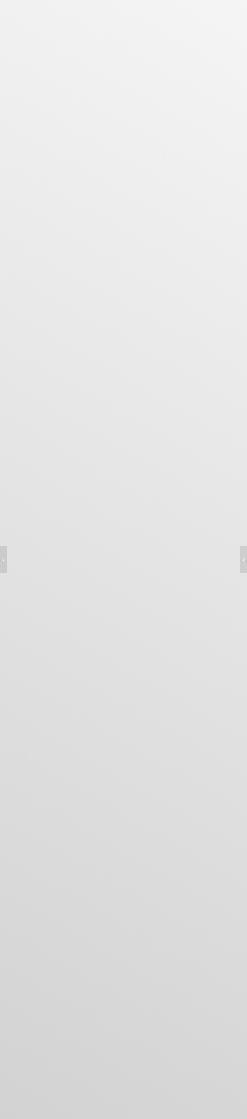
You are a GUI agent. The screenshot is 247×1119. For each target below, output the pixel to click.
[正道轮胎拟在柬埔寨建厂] (3, 559)
